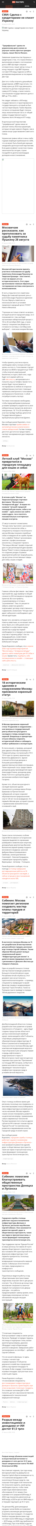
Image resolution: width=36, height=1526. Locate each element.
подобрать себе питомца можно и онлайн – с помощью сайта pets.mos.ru (17, 658)
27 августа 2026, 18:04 (8, 471)
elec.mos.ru (10, 379)
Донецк (12, 1402)
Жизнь (27, 6)
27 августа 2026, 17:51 (8, 698)
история (5, 882)
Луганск (5, 1402)
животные (6, 665)
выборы (5, 441)
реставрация (14, 882)
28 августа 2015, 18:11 (8, 24)
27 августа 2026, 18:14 (8, 243)
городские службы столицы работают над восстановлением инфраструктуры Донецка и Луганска (17, 1139)
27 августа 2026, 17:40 (8, 916)
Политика (9, 6)
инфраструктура (8, 1159)
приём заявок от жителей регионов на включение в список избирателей (16, 426)
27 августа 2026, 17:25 (8, 1192)
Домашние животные (18, 665)
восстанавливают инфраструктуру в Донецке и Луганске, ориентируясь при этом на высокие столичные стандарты (17, 1385)
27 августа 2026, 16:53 (8, 1432)
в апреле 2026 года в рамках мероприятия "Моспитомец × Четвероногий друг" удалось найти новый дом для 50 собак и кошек (18, 651)
